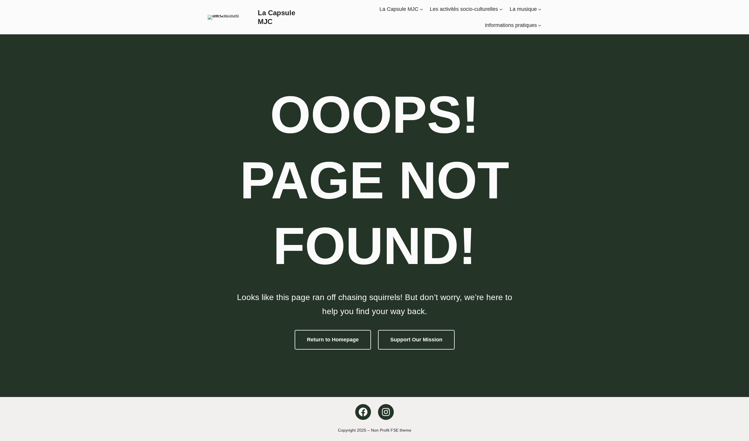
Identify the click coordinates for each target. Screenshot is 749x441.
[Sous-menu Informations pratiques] (539, 25)
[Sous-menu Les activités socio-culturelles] (501, 9)
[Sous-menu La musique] (539, 9)
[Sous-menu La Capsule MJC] (421, 9)
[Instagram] (386, 412)
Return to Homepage (333, 340)
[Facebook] (363, 412)
